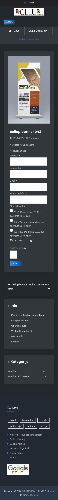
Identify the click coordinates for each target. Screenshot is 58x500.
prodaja (43, 420)
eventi (13, 420)
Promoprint (34, 138)
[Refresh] (31, 240)
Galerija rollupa (18, 326)
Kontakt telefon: (18, 193)
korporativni (27, 420)
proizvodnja (15, 426)
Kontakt (15, 341)
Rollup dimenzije (19, 320)
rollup (14, 371)
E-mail (13, 180)
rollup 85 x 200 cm (37, 31)
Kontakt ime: (16, 168)
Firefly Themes (30, 495)
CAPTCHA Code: (18, 248)
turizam (31, 426)
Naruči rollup (17, 336)
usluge (44, 426)
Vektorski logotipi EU (22, 331)
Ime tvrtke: (15, 155)
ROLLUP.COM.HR (30, 491)
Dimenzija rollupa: (19, 206)
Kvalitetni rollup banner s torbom (27, 315)
